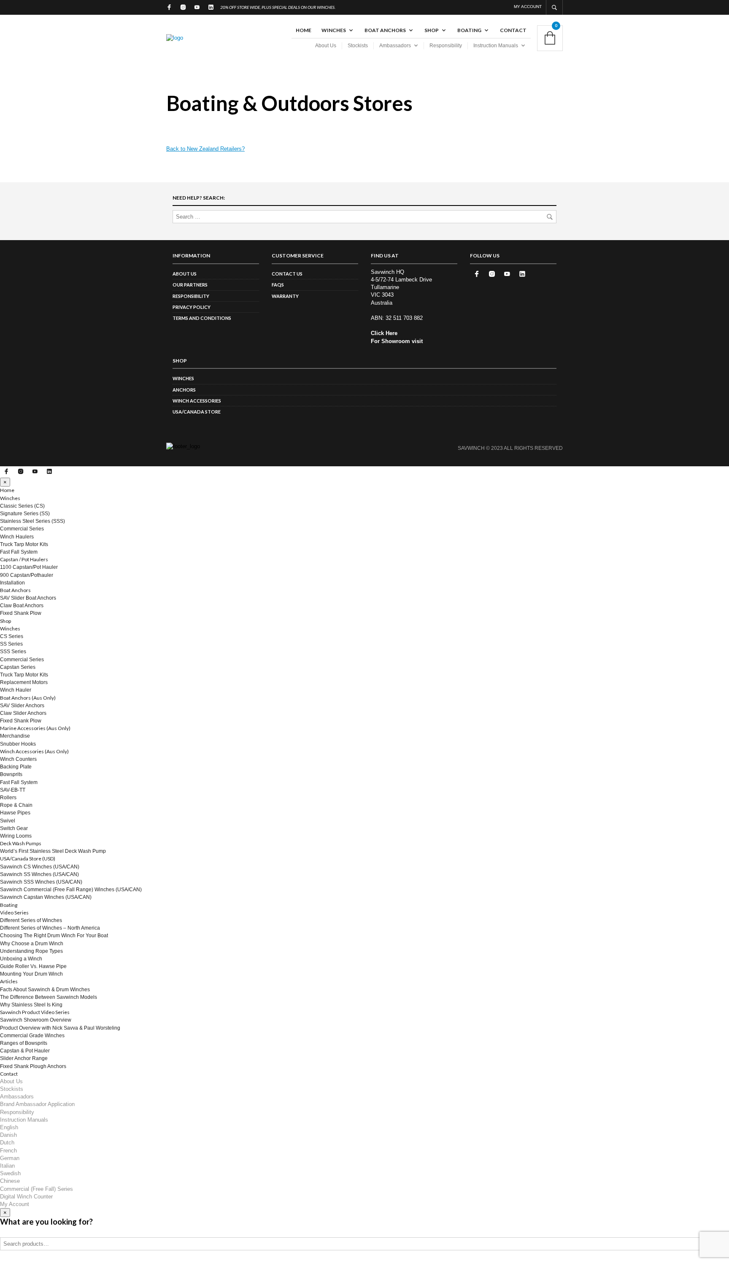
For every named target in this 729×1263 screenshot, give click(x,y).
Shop (431, 30)
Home (303, 30)
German (9, 1158)
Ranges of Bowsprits (23, 1043)
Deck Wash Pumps (20, 843)
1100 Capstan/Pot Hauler (29, 567)
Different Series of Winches (31, 920)
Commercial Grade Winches (32, 1036)
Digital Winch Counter (26, 1196)
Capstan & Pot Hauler (25, 1051)
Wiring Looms (16, 836)
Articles (9, 981)
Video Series (14, 912)
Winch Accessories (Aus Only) (34, 751)
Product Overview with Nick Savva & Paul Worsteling (60, 1028)
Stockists (358, 46)
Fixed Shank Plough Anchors (33, 1066)
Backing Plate (16, 767)
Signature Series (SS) (25, 514)
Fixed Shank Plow (20, 613)
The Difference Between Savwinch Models (48, 997)
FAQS (278, 284)
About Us (325, 46)
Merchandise (15, 736)
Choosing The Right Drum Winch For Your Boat (54, 935)
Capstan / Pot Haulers (24, 559)
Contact (513, 30)
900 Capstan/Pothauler (26, 575)
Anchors (184, 389)
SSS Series (13, 651)
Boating (469, 30)
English (9, 1127)
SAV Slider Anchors (22, 706)
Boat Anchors (385, 30)
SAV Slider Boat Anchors (28, 598)
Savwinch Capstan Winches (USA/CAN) (46, 897)
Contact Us (287, 273)
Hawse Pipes (15, 813)
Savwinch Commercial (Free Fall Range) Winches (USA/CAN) (71, 889)
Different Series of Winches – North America (50, 928)
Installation (12, 583)
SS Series (11, 644)
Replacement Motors (24, 682)
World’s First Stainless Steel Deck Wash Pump (53, 851)
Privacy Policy (192, 307)
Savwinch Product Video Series (35, 1012)
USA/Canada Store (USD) (27, 858)
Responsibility (445, 46)
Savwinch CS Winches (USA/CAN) (39, 867)
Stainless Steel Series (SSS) (32, 521)
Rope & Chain (16, 805)
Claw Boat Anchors (21, 606)
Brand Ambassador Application (37, 1104)
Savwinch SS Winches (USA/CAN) (39, 874)
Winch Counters (18, 759)
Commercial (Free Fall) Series (36, 1189)
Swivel (7, 821)
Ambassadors (395, 46)
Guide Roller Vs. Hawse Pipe (33, 966)
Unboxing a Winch (21, 959)
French (8, 1150)
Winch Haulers (17, 537)
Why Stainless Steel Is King (31, 1005)
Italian (7, 1166)
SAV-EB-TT (12, 790)
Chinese (10, 1181)
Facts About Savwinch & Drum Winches (45, 990)
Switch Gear (14, 828)
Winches (333, 30)
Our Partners (190, 284)
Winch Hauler (15, 690)
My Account (528, 6)
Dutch (7, 1142)
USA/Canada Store (197, 411)
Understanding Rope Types (31, 951)
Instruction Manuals (495, 46)
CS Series (11, 636)
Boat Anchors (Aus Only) (28, 698)
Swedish (10, 1173)
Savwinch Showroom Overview (35, 1020)
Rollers (8, 798)
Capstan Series (17, 667)
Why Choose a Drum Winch (31, 944)
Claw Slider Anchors (23, 713)
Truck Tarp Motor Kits (24, 544)
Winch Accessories (197, 400)
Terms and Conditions (202, 318)
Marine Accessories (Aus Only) (35, 728)
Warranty (285, 296)
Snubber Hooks (18, 744)
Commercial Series (22, 529)
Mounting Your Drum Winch (31, 974)
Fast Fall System (19, 552)
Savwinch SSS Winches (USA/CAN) (41, 882)
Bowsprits (11, 774)
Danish (8, 1135)
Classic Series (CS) (22, 506)
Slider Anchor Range (24, 1058)
